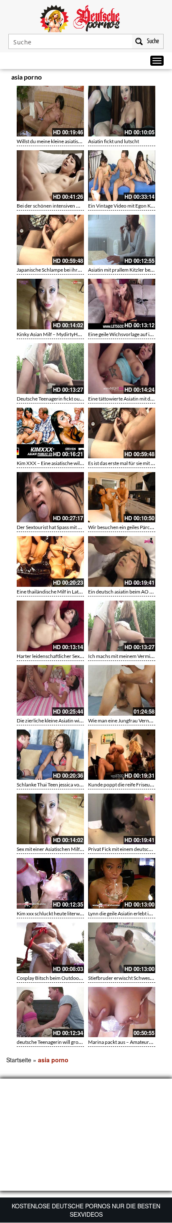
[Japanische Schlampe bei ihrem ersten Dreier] (50, 240)
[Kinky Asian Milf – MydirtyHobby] (50, 304)
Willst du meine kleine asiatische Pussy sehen (65, 141)
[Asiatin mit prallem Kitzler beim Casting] (121, 240)
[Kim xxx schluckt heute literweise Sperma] (50, 883)
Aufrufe (131, 78)
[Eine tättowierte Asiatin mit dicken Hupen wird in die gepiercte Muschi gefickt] (121, 368)
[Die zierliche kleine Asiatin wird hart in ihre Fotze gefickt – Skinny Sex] (50, 690)
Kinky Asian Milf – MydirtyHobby (53, 334)
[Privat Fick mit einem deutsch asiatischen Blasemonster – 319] (121, 819)
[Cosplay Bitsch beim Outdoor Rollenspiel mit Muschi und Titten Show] (50, 947)
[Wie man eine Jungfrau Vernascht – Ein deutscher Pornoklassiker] (121, 690)
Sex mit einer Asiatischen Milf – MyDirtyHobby (67, 849)
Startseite (18, 1060)
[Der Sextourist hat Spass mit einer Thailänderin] (50, 497)
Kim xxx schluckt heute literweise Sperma (61, 913)
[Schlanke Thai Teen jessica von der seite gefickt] (50, 755)
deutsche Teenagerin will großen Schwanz (62, 1042)
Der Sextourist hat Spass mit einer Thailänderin (67, 527)
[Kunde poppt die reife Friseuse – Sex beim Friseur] (121, 755)
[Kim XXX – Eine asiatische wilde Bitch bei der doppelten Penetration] (50, 433)
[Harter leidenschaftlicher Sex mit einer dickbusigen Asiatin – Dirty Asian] (50, 626)
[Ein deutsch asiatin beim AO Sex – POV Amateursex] (121, 561)
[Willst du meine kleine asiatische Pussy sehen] (50, 111)
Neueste (114, 78)
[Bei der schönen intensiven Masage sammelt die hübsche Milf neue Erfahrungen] (50, 175)
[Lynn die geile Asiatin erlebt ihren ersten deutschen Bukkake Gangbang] (121, 883)
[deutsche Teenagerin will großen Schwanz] (50, 1012)
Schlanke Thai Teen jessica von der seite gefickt (67, 784)
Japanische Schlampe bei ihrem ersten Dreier (65, 270)
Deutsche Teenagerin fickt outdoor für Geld (64, 399)
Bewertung (150, 78)
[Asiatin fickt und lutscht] (121, 111)
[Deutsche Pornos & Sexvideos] (86, 17)
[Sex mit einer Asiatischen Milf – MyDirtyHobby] (50, 819)
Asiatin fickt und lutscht (113, 141)
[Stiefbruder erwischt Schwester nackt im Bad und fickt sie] (121, 947)
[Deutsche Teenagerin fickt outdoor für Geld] (50, 368)
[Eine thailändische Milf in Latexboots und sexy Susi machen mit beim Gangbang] (50, 561)
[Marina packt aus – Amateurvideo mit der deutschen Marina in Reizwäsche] (121, 1012)
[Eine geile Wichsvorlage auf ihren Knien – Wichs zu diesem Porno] (121, 304)
